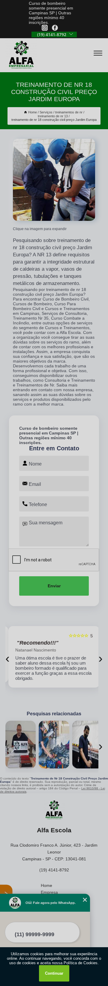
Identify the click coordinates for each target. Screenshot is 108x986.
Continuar (54, 973)
